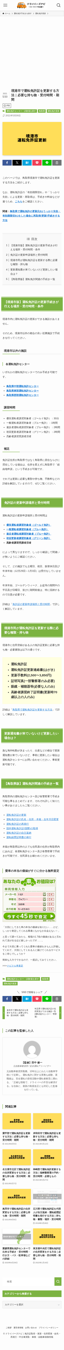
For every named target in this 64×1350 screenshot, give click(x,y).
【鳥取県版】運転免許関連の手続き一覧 (32, 279)
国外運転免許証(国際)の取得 (22, 828)
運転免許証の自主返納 (18, 832)
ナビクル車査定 (15, 965)
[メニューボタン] (5, 5)
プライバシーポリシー (48, 1328)
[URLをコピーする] (57, 163)
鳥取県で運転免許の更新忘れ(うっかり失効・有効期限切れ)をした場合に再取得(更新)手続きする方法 (31, 216)
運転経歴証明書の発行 (18, 837)
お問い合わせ (31, 1328)
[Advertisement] (32, 50)
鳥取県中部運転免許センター (22, 386)
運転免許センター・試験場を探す (21, 111)
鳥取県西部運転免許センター (22, 395)
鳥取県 (42, 111)
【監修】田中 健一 (32, 1062)
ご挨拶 (9, 1328)
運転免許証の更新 (16, 814)
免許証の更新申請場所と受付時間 (29, 254)
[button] (7, 163)
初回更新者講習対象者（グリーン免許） (28, 538)
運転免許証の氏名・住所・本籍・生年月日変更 (32, 819)
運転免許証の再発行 (17, 823)
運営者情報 (18, 1328)
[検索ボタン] (58, 5)
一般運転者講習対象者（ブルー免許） (27, 529)
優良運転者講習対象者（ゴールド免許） (28, 524)
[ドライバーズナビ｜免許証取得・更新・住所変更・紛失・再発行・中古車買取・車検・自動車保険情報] (32, 5)
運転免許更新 (53, 111)
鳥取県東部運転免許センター (22, 390)
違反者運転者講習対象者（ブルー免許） (28, 533)
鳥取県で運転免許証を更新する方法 (32, 709)
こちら (18, 201)
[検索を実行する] (58, 1281)
